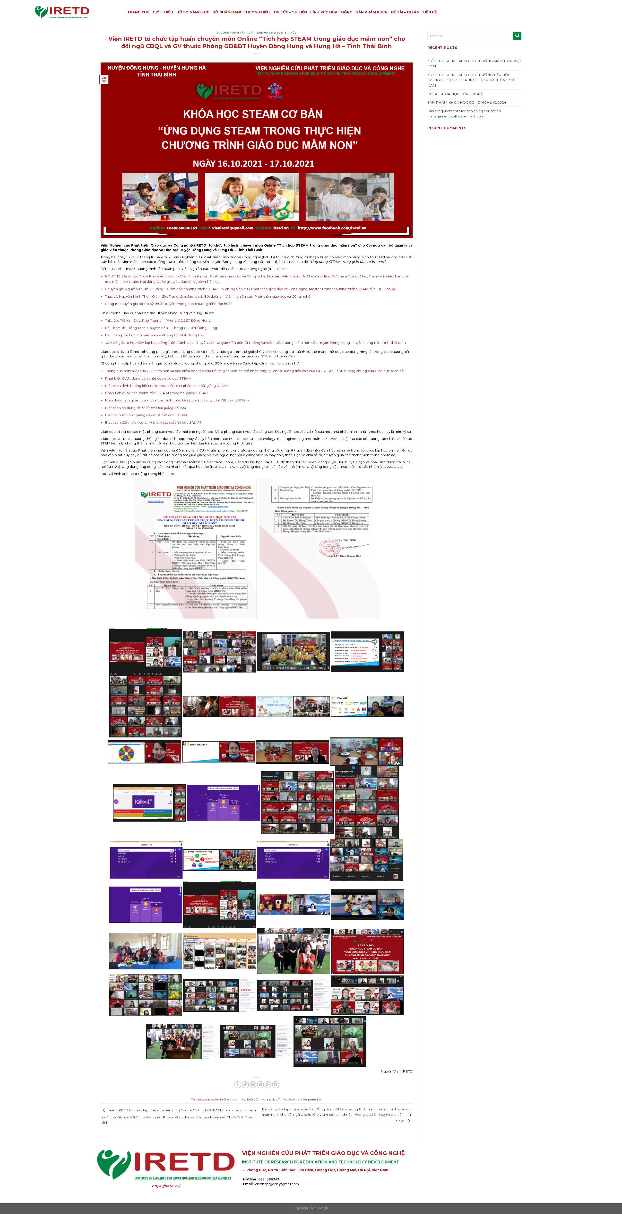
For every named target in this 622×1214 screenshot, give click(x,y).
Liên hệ (430, 12)
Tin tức (290, 32)
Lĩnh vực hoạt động (331, 12)
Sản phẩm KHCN (372, 12)
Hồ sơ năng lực (192, 12)
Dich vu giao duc (269, 32)
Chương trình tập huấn (235, 32)
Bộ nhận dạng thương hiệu (241, 12)
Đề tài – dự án (405, 12)
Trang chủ (138, 12)
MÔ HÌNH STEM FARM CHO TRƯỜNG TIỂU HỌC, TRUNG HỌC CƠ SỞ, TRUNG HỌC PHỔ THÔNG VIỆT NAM (472, 80)
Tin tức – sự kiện (290, 12)
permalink (314, 1099)
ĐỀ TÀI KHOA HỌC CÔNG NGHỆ (455, 94)
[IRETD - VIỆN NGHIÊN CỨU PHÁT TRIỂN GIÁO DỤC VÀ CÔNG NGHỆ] (77, 12)
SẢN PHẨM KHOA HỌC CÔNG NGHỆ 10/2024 (466, 102)
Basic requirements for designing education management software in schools (464, 113)
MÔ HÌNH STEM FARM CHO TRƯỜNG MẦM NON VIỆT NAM (474, 63)
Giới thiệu (163, 12)
